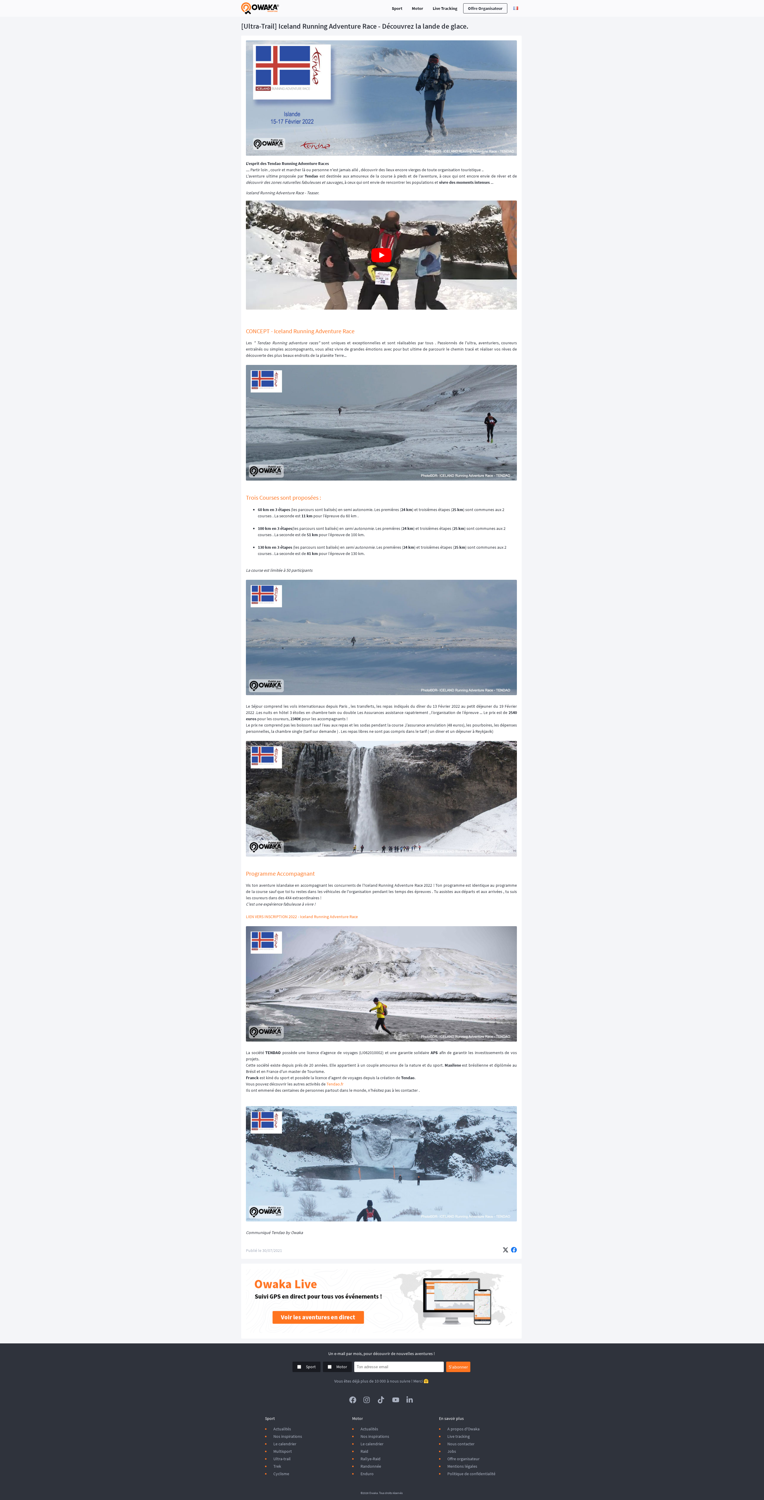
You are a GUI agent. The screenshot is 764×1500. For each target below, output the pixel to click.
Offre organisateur (485, 8)
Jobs (451, 1451)
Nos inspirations (287, 1436)
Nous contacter (461, 1444)
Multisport (282, 1451)
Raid (364, 1451)
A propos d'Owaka (463, 1429)
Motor (417, 8)
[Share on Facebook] (514, 1250)
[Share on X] (506, 1250)
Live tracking (458, 1436)
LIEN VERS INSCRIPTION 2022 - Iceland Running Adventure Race (302, 916)
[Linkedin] (410, 1400)
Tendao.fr (335, 1084)
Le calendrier (284, 1444)
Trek (277, 1466)
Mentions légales (462, 1466)
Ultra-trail (282, 1458)
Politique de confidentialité (471, 1473)
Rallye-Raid (371, 1458)
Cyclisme (281, 1473)
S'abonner (458, 1367)
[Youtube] (396, 1400)
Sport (397, 8)
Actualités (282, 1429)
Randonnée (371, 1466)
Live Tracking (445, 8)
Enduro (367, 1473)
